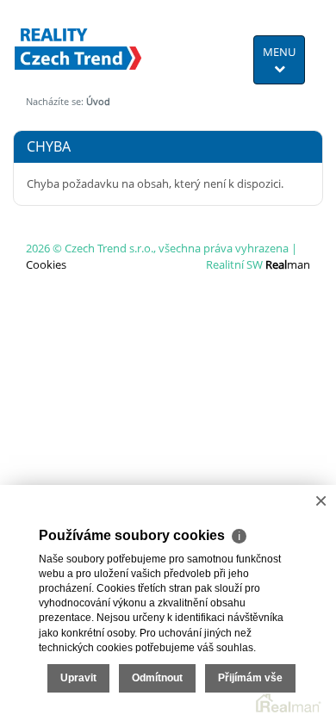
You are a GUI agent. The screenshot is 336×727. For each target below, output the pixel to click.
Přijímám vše (250, 678)
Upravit (78, 678)
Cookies (46, 264)
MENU (279, 51)
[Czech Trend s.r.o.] (78, 38)
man (287, 264)
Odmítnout (157, 678)
